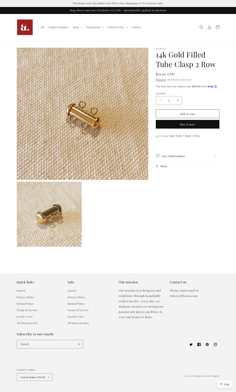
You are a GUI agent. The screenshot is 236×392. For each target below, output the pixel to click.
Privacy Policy (25, 297)
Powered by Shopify (210, 376)
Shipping (161, 79)
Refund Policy (25, 303)
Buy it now (187, 124)
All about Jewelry (27, 323)
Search (21, 290)
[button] (77, 27)
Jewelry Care (25, 316)
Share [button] (163, 166)
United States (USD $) (32, 377)
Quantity (161, 93)
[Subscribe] (79, 344)
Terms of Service (27, 310)
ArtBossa (196, 376)
